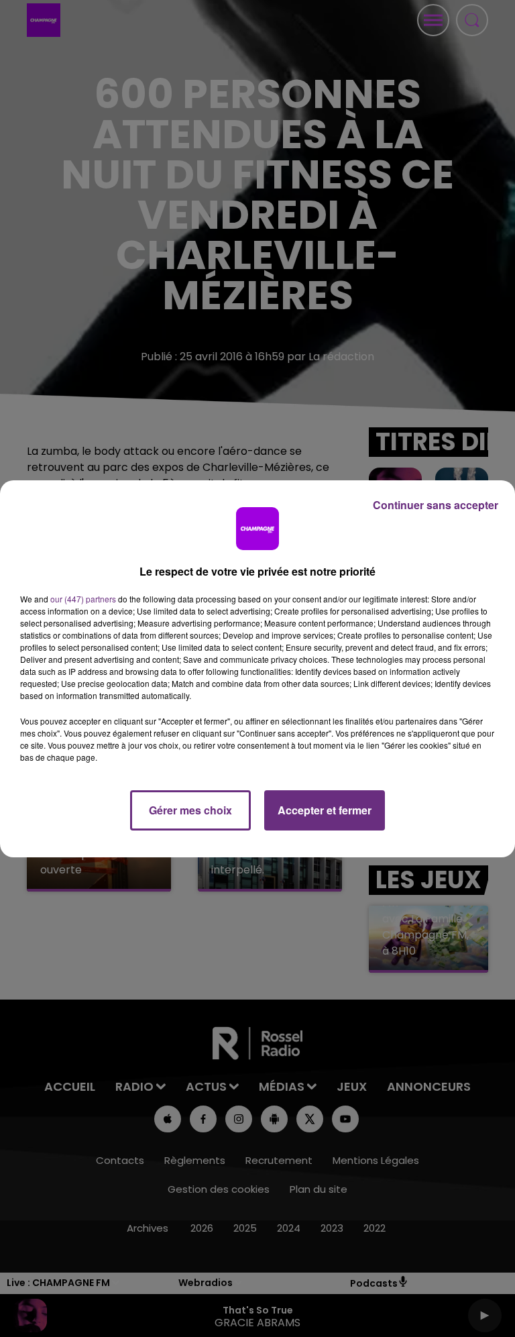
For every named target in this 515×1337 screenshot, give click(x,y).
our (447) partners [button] (83, 598)
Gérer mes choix (190, 810)
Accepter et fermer (324, 810)
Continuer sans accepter (435, 505)
